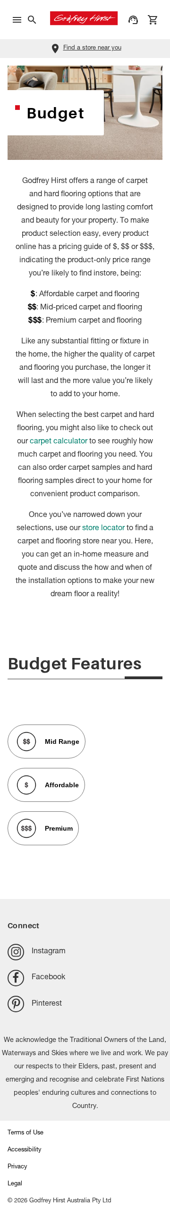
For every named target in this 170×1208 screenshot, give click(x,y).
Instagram (49, 952)
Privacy (17, 1167)
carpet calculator (58, 442)
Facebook (48, 978)
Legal (15, 1184)
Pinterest (47, 1004)
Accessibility (24, 1150)
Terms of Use (25, 1133)
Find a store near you (92, 48)
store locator (103, 529)
